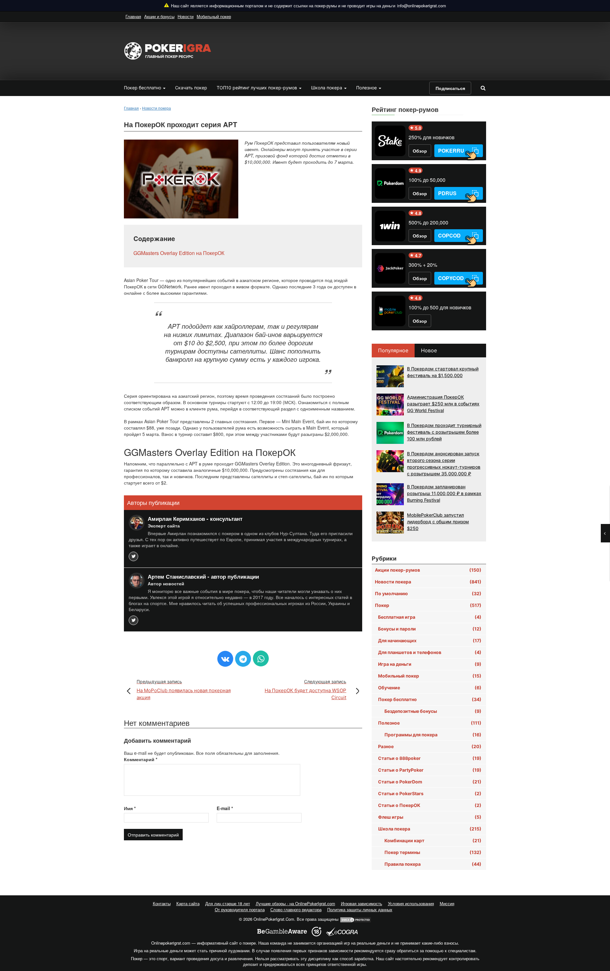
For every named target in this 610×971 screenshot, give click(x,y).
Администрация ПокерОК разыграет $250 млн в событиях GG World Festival (443, 403)
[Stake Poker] (390, 141)
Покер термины (432, 852)
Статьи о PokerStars (429, 793)
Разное (429, 746)
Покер (428, 605)
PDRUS (447, 193)
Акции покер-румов (428, 570)
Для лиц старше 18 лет (227, 903)
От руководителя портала (240, 909)
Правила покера (432, 864)
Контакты (162, 903)
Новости (185, 16)
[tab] (393, 350)
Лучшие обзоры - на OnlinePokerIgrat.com (295, 903)
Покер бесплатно (143, 87)
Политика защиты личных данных (359, 909)
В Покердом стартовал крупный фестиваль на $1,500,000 (442, 372)
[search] (483, 88)
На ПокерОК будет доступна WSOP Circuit (305, 689)
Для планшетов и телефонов (429, 652)
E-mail (225, 808)
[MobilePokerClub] (390, 311)
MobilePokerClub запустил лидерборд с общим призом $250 (438, 521)
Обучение (429, 687)
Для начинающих (429, 640)
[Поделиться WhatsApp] (261, 658)
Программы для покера (432, 734)
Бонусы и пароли (429, 628)
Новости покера (428, 581)
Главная (133, 16)
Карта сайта (188, 903)
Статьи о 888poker (429, 758)
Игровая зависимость (361, 903)
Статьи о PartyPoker (429, 770)
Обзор (420, 151)
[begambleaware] (282, 931)
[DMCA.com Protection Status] (355, 919)
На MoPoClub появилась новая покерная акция (184, 689)
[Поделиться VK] (225, 659)
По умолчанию (428, 593)
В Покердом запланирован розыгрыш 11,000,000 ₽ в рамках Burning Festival (444, 493)
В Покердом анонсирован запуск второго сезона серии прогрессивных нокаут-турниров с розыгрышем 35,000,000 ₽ (443, 463)
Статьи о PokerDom (429, 781)
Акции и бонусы (159, 16)
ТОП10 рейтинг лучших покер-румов (257, 87)
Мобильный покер (214, 16)
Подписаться (450, 88)
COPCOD (449, 235)
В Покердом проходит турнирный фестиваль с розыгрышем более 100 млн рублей (444, 432)
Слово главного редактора (296, 909)
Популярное (393, 350)
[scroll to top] (597, 932)
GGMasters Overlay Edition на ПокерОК (178, 253)
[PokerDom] (390, 183)
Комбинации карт (432, 840)
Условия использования (411, 903)
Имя (130, 808)
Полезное (367, 87)
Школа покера (327, 87)
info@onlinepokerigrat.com (421, 6)
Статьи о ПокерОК (429, 805)
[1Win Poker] (390, 226)
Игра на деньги (429, 664)
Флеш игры (429, 817)
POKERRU (451, 150)
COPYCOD (451, 278)
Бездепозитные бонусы (432, 711)
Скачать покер (191, 87)
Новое (429, 350)
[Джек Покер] (390, 268)
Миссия (447, 903)
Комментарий (140, 759)
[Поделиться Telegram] (243, 659)
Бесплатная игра (429, 617)
